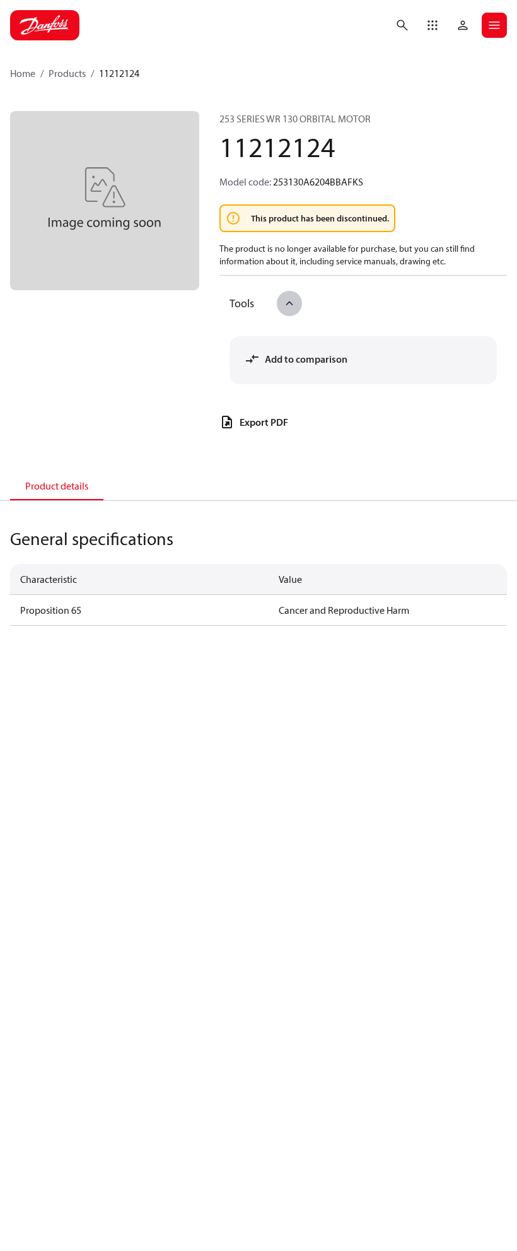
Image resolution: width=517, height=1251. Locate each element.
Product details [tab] (56, 485)
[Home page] (44, 25)
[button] (432, 25)
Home (22, 73)
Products (67, 73)
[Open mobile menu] (494, 25)
